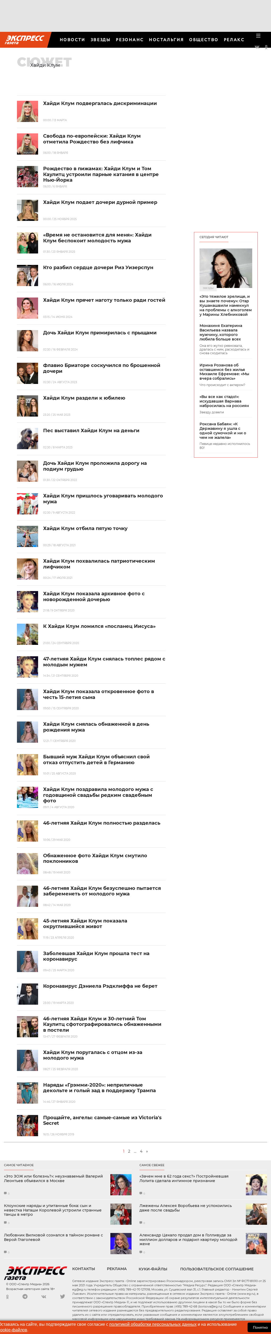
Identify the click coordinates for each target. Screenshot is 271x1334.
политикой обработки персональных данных (153, 1324)
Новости (72, 39)
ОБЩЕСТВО (203, 39)
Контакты (83, 1268)
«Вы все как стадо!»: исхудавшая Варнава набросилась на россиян (224, 401)
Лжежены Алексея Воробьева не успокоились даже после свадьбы (185, 1208)
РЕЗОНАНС (130, 39)
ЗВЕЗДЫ (101, 39)
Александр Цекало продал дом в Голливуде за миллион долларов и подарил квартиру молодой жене (188, 1239)
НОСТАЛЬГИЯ (166, 39)
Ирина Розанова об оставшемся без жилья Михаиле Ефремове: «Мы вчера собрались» (224, 372)
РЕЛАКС (234, 39)
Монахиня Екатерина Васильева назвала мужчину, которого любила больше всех (221, 332)
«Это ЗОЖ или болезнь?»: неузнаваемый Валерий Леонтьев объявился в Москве (53, 1178)
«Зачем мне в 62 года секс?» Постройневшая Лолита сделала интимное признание (184, 1178)
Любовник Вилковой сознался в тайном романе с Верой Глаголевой (53, 1237)
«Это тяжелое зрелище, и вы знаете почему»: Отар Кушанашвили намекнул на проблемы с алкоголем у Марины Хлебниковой (226, 305)
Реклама (117, 1268)
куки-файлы (153, 1269)
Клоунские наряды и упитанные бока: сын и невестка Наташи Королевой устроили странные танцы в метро (53, 1210)
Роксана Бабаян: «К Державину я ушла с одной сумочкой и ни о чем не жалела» (223, 431)
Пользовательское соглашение (217, 1269)
